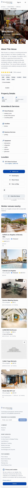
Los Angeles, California (11, 163)
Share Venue (15, 180)
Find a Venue (4, 456)
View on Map (15, 184)
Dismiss (15, 483)
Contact (3, 429)
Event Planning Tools (6, 465)
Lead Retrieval (4, 441)
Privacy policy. (6, 480)
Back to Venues (8, 27)
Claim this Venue (15, 196)
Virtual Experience (5, 447)
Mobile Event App (5, 445)
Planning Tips (4, 463)
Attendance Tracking (6, 443)
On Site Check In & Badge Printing (9, 439)
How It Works (4, 461)
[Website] (4, 190)
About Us (3, 427)
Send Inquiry (15, 175)
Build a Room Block (6, 458)
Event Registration (5, 437)
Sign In (19, 2)
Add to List (15, 171)
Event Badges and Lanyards (8, 449)
